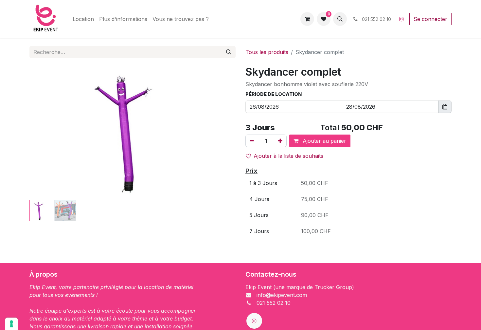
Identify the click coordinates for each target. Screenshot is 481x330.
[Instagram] (401, 19)
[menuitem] (83, 19)
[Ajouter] (280, 141)
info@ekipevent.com (282, 295)
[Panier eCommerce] (307, 19)
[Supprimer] (251, 141)
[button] (340, 19)
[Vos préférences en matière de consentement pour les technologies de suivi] (11, 324)
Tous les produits (266, 52)
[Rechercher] (229, 52)
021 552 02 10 (274, 303)
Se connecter (430, 19)
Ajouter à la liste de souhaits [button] (288, 156)
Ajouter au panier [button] (323, 141)
